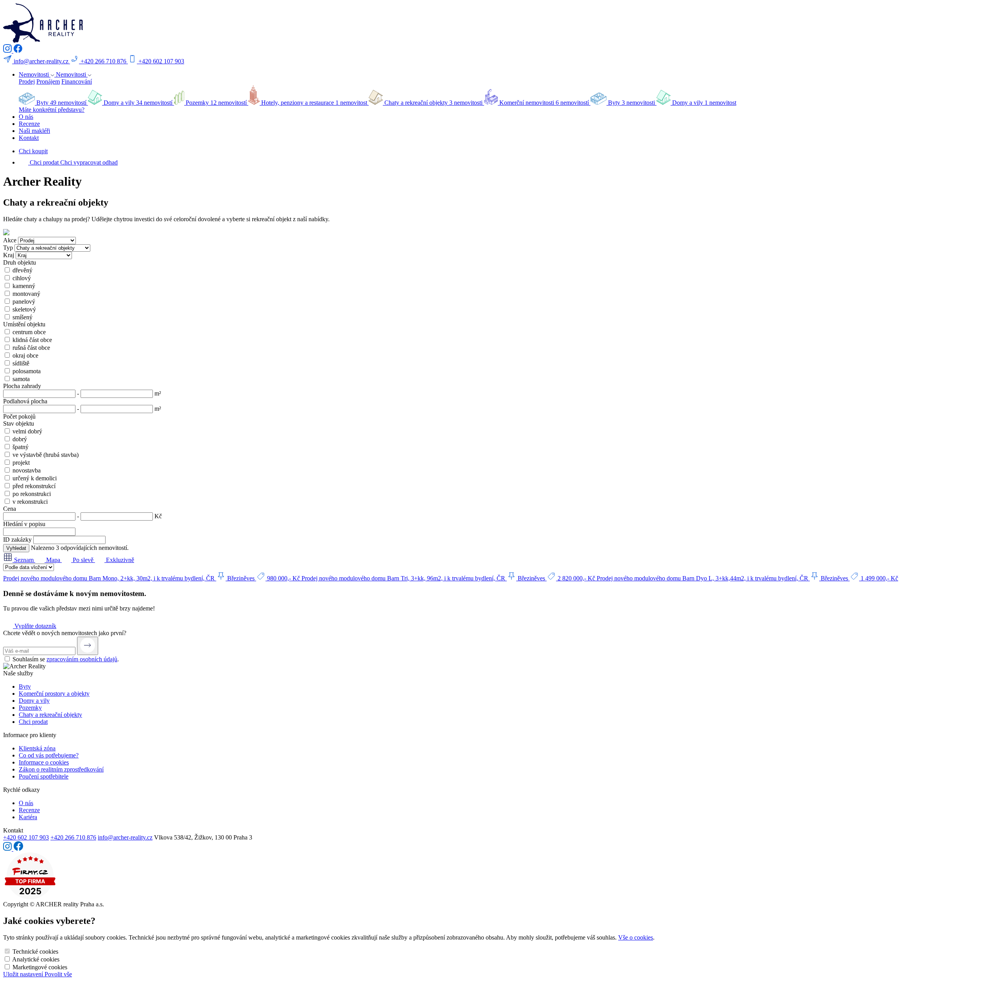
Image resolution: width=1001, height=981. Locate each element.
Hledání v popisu (24, 524)
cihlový (22, 278)
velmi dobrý (27, 431)
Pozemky (30, 707)
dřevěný (22, 270)
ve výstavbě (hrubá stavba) (46, 454)
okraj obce (25, 355)
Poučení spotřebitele (43, 776)
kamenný (24, 286)
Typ (8, 247)
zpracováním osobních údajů (82, 659)
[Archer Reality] (43, 40)
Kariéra (28, 817)
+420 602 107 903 (26, 837)
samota (21, 379)
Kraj (8, 255)
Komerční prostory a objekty (54, 693)
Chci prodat (33, 721)
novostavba (27, 470)
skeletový (24, 309)
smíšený (22, 317)
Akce (9, 240)
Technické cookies (35, 951)
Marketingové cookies (40, 967)
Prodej (27, 81)
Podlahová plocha (25, 401)
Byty (25, 686)
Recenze (29, 123)
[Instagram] (8, 50)
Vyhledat (16, 548)
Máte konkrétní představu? (51, 109)
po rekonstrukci (32, 493)
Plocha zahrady (22, 386)
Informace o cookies (44, 762)
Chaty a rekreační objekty (50, 714)
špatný (21, 447)
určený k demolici (35, 478)
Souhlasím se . (66, 659)
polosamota (27, 371)
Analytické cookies (35, 959)
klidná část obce (32, 340)
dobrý (20, 439)
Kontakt (29, 137)
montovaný (26, 293)
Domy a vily (34, 700)
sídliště (21, 363)
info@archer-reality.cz (125, 837)
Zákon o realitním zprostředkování (61, 769)
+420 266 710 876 (73, 837)
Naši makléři (34, 130)
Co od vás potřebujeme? (49, 755)
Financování (76, 81)
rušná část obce (31, 347)
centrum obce (29, 332)
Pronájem (48, 81)
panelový (24, 301)
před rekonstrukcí (34, 486)
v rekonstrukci (30, 501)
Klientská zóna (37, 748)
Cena (9, 508)
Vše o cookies (635, 937)
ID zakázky (17, 539)
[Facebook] (17, 50)
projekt (21, 462)
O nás (26, 116)
